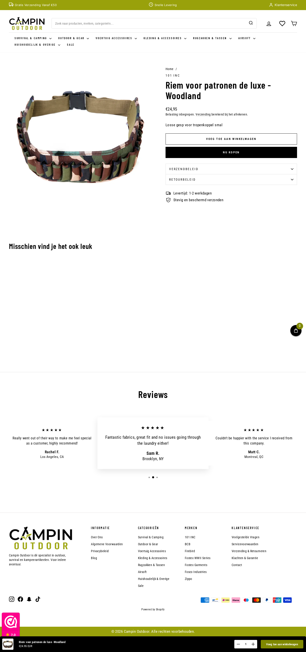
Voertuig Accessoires (115, 38)
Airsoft (245, 38)
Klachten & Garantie (245, 558)
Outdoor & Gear (72, 38)
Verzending (203, 114)
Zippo (188, 579)
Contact (237, 565)
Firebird (190, 551)
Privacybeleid (100, 551)
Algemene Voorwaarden (107, 544)
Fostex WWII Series (198, 558)
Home (170, 69)
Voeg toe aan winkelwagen (282, 644)
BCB (187, 544)
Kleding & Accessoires (163, 38)
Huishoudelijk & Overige (36, 44)
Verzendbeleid (183, 169)
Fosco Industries (196, 572)
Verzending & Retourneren (249, 551)
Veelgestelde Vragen (245, 537)
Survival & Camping (31, 38)
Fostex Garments (196, 565)
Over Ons (97, 537)
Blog (94, 558)
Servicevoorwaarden (245, 544)
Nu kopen (231, 152)
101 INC (173, 75)
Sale (70, 44)
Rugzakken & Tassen (210, 38)
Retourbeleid (182, 179)
